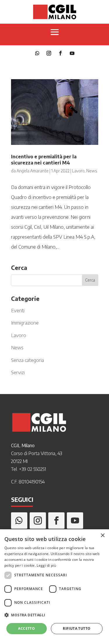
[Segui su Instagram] (48, 53)
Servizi (18, 372)
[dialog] (54, 584)
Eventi (17, 310)
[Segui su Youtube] (72, 53)
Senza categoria (27, 360)
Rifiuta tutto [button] (76, 628)
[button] (54, 615)
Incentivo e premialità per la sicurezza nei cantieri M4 (43, 160)
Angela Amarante (33, 170)
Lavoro (78, 170)
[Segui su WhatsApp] (37, 53)
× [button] (102, 535)
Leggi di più (46, 565)
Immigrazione (25, 322)
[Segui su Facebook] (60, 53)
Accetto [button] (26, 628)
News (91, 170)
